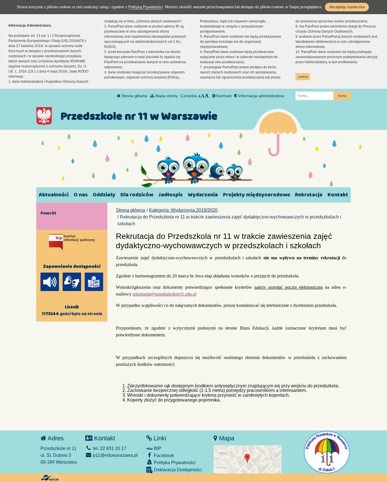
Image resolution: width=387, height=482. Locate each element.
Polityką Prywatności (145, 7)
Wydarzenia (203, 195)
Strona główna (133, 96)
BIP (157, 448)
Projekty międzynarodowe (256, 195)
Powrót (48, 213)
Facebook (163, 455)
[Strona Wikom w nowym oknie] (49, 478)
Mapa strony (166, 96)
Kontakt (338, 195)
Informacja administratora (260, 96)
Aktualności (54, 195)
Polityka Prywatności (174, 462)
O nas (81, 195)
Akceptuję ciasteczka (347, 7)
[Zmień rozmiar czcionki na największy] (207, 96)
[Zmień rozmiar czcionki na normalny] (199, 96)
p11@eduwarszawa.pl (115, 455)
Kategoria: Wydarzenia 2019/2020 (183, 210)
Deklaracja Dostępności (177, 469)
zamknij (303, 76)
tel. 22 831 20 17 (109, 448)
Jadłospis (170, 195)
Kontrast (223, 96)
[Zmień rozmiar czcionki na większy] (203, 96)
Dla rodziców (136, 195)
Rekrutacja (308, 195)
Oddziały (104, 195)
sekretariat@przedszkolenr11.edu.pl (164, 294)
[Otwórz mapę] (248, 458)
